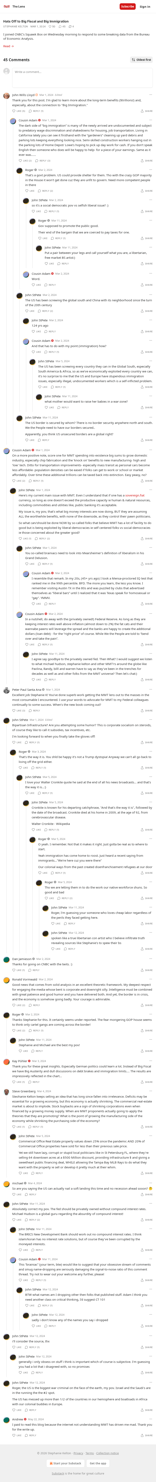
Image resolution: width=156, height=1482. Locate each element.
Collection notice (107, 1453)
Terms (90, 1453)
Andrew (17, 1419)
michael (17, 1183)
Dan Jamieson (21, 959)
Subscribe (127, 6)
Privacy (78, 1453)
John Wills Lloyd (23, 95)
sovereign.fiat (134, 495)
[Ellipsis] (150, 94)
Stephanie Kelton (15, 26)
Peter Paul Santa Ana (26, 690)
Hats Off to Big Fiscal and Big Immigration (36, 21)
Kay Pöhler (19, 1061)
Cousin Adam (28, 120)
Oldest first (143, 60)
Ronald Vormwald (24, 979)
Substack (58, 1473)
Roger (29, 170)
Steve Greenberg (24, 1091)
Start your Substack (67, 1463)
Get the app (98, 1463)
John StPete (40, 200)
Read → (8, 46)
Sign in (145, 6)
